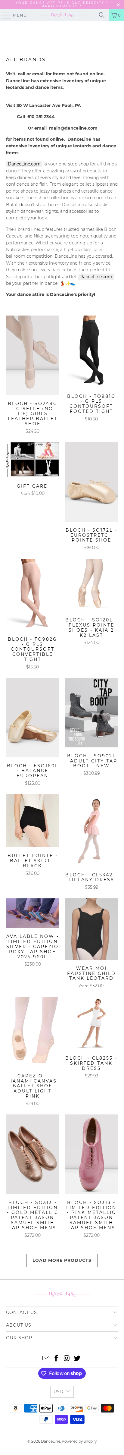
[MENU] (3, 15)
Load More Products (62, 1260)
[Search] (101, 15)
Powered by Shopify (79, 1441)
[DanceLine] (62, 15)
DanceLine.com (24, 164)
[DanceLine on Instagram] (66, 1358)
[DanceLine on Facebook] (56, 1358)
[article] (62, 229)
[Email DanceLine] (46, 1358)
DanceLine (50, 1441)
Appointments (61, 6)
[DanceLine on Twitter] (77, 1358)
